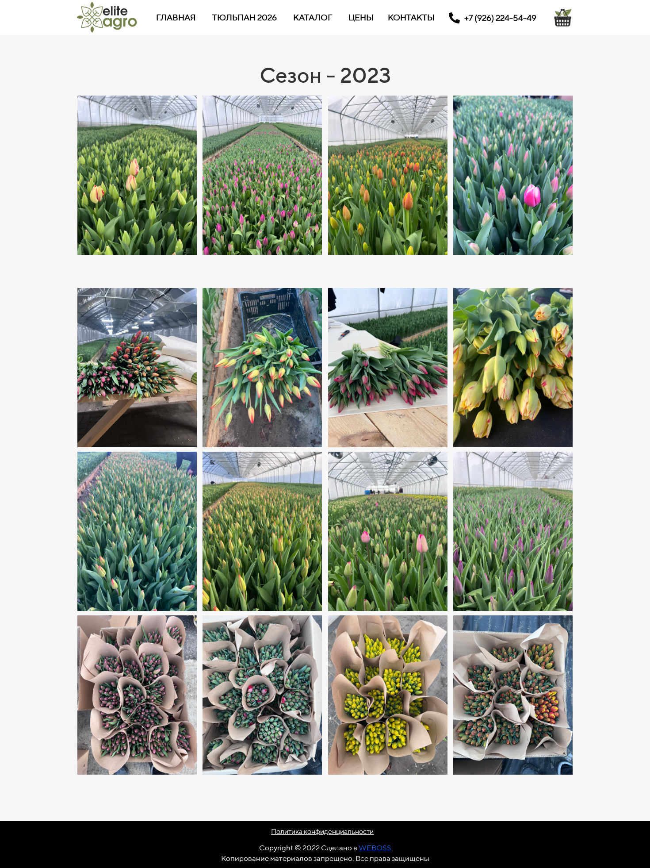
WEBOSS (375, 847)
